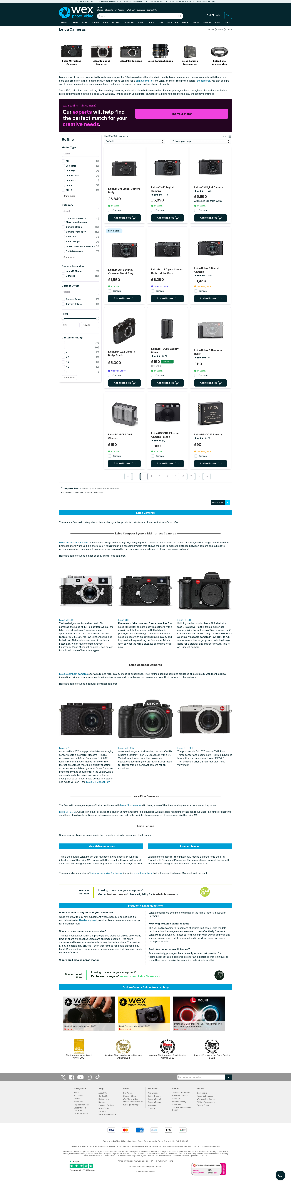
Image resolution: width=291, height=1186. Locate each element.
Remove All (218, 502)
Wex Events (153, 1093)
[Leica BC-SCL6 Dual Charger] (124, 414)
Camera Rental (154, 1099)
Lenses (75, 22)
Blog (217, 22)
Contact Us (152, 10)
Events (196, 22)
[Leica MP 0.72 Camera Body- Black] (124, 330)
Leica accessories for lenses (106, 873)
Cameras (63, 22)
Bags (105, 22)
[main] (145, 545)
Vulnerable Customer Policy (181, 1108)
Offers (227, 22)
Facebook (72, 1077)
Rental (185, 22)
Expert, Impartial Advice (180, 1)
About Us (103, 1093)
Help (101, 1088)
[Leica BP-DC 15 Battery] (210, 414)
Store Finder (104, 1108)
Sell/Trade (213, 15)
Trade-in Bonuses (205, 1096)
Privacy (163, 1161)
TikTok (98, 1077)
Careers (102, 1111)
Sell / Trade (172, 22)
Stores (100, 10)
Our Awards (128, 1093)
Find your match (181, 113)
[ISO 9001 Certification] (208, 1170)
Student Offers (129, 1096)
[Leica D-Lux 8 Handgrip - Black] (210, 329)
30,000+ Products (84, 1)
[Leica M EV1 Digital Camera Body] (124, 168)
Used (160, 22)
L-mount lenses (189, 846)
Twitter (63, 1077)
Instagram (89, 1077)
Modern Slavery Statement (179, 1103)
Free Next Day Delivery (133, 1)
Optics (151, 22)
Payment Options (106, 1105)
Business (141, 10)
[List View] (229, 137)
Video (84, 22)
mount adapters (143, 873)
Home (211, 29)
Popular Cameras (81, 1105)
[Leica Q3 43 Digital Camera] (167, 167)
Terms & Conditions (181, 1092)
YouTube (80, 1077)
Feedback (78, 1102)
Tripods (95, 22)
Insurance (152, 1105)
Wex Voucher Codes (206, 1099)
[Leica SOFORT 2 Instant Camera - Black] (167, 413)
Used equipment (88, 920)
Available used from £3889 (208, 201)
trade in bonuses (164, 894)
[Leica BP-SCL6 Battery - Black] (167, 328)
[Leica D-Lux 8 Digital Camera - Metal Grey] (124, 249)
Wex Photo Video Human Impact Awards (133, 1100)
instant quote (116, 894)
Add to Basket (122, 217)
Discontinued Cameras (80, 1109)
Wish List (131, 10)
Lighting (116, 22)
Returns (102, 1102)
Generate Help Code (107, 1114)
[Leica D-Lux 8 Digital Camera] (210, 248)
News (126, 1088)
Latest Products (81, 1113)
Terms (170, 1161)
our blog (164, 987)
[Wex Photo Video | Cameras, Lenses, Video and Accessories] (76, 12)
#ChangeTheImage (131, 1105)
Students (109, 10)
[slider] (63, 318)
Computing (129, 22)
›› (207, 476)
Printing (151, 1108)
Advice (77, 1099)
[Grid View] (224, 137)
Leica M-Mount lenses (101, 846)
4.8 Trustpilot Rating (206, 1)
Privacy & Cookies (180, 1096)
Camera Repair (154, 1102)
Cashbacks (202, 1093)
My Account (120, 10)
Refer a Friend (203, 1105)
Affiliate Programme (206, 1102)
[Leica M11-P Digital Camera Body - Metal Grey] (167, 249)
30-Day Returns (156, 1)
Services (207, 22)
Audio (141, 22)
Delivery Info (104, 1099)
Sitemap (176, 1099)
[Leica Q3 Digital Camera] (210, 167)
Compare (116, 210)
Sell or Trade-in (155, 1096)
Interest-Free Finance (108, 1)
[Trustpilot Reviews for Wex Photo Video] (82, 1166)
